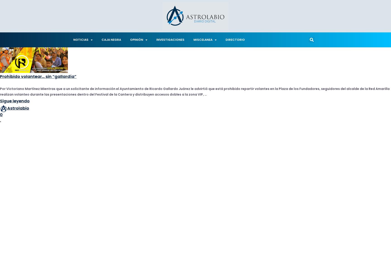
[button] (312, 40)
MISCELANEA (202, 40)
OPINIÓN (136, 40)
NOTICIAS (80, 40)
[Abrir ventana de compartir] (0, 121)
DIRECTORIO (235, 40)
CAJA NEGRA (111, 40)
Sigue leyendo (15, 101)
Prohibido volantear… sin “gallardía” (38, 76)
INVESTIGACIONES (170, 40)
